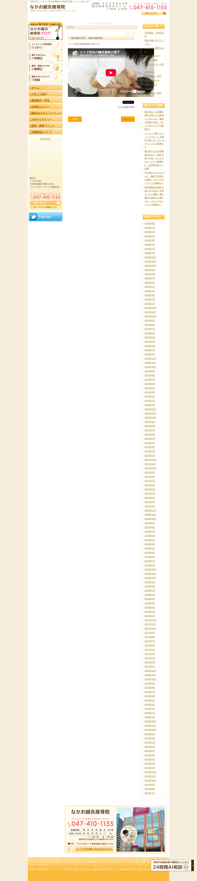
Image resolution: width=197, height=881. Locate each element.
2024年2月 (150, 350)
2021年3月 (150, 497)
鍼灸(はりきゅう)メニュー (100, 862)
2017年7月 (150, 641)
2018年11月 (150, 573)
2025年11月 (150, 261)
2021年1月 (150, 506)
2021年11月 (150, 464)
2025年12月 (150, 257)
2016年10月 (150, 679)
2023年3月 (150, 396)
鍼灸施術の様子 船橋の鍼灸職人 (87, 38)
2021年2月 (150, 502)
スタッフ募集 (151, 60)
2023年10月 (150, 367)
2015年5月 (150, 751)
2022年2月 (150, 451)
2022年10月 (150, 417)
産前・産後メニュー (144, 862)
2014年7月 (150, 793)
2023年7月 (150, 379)
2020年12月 (150, 510)
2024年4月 (150, 341)
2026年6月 (150, 232)
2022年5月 (150, 438)
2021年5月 (150, 489)
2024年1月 (150, 354)
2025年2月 (150, 299)
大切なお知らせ (152, 80)
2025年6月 (150, 282)
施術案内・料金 (60, 862)
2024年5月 (150, 337)
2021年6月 (150, 485)
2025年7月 (150, 278)
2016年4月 (150, 704)
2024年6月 (150, 333)
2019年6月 (150, 556)
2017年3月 (150, 658)
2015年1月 (150, 768)
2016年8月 (150, 687)
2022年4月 (150, 443)
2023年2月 (150, 400)
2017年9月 (150, 632)
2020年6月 (150, 535)
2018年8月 (150, 586)
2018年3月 (150, 607)
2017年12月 (150, 620)
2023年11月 (150, 362)
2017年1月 (150, 666)
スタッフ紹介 (44, 862)
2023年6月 (150, 384)
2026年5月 (150, 236)
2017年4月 (150, 654)
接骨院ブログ (151, 84)
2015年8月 (150, 738)
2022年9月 (150, 422)
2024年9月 (150, 320)
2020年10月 (150, 519)
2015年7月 (150, 742)
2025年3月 (150, 295)
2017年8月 (150, 637)
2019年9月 (150, 552)
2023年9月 (150, 371)
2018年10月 (150, 578)
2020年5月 (150, 540)
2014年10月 (150, 780)
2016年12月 (150, 670)
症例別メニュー (77, 862)
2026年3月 (150, 244)
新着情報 (149, 88)
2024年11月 (150, 312)
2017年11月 (150, 624)
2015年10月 (150, 729)
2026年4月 (150, 240)
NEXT (127, 119)
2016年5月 (150, 700)
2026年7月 (150, 227)
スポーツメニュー (123, 862)
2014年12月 (150, 772)
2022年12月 (150, 409)
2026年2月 (150, 249)
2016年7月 (150, 692)
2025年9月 (150, 270)
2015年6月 (150, 746)
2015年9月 (150, 734)
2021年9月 (150, 472)
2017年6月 (150, 645)
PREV (75, 119)
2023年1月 (150, 405)
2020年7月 (150, 531)
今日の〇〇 (150, 72)
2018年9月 (150, 582)
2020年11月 (150, 514)
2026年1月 (150, 253)
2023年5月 (150, 388)
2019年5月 (150, 561)
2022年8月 (150, 426)
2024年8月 (150, 325)
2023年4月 (150, 392)
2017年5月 (150, 649)
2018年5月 (150, 599)
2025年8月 (150, 274)
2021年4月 (150, 493)
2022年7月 (150, 430)
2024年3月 (150, 346)
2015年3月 (150, 759)
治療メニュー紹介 (153, 93)
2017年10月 (150, 628)
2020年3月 (150, 548)
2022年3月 (150, 447)
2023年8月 (150, 375)
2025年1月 (150, 303)
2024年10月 (150, 316)
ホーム (32, 862)
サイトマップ (44, 864)
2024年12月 (150, 308)
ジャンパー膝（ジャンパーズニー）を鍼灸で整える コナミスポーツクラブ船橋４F (155, 140)
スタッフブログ (152, 56)
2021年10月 (150, 468)
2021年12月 (150, 459)
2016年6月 (150, 696)
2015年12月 (150, 721)
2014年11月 (150, 776)
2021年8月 (150, 476)
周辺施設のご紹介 (153, 76)
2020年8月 (150, 527)
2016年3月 (150, 708)
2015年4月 (150, 755)
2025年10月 (150, 265)
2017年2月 (150, 662)
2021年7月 (150, 481)
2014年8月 (150, 789)
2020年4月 (150, 544)
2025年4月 (150, 291)
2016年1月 (150, 717)
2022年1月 (150, 455)
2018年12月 (150, 569)
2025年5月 (150, 286)
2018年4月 (150, 603)
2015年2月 (150, 763)
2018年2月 (150, 611)
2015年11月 (150, 725)
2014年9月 (150, 784)
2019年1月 (150, 565)
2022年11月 (150, 413)
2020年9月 (150, 523)
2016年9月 (150, 683)
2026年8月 (150, 223)
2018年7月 (150, 590)
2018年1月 (150, 616)
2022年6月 (150, 434)
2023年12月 (150, 358)
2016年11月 (150, 675)
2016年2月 (150, 713)
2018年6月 (150, 595)
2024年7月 (150, 329)
